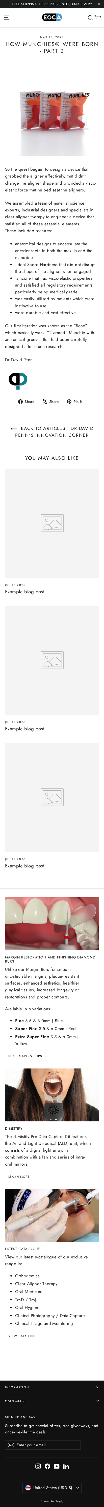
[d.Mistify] (52, 1094)
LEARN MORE (19, 1176)
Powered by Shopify (52, 1501)
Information (17, 1387)
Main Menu (15, 1401)
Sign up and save (21, 1417)
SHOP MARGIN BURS (25, 1056)
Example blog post (24, 591)
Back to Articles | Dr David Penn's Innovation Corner (54, 432)
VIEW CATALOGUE (23, 1336)
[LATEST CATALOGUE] (52, 1215)
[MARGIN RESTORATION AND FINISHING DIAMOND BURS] (52, 923)
